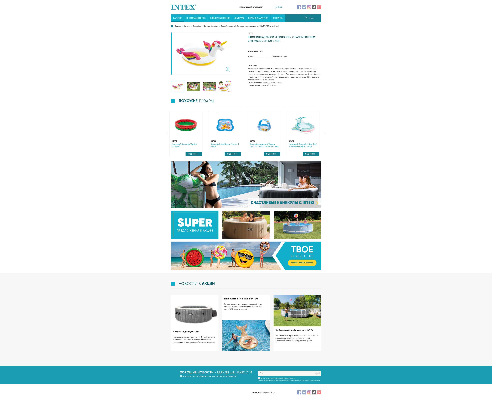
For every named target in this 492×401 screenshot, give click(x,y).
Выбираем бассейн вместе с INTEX (294, 330)
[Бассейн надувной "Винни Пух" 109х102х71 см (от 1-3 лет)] (265, 125)
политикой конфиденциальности (283, 378)
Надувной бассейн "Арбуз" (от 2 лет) (186, 145)
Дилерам (239, 18)
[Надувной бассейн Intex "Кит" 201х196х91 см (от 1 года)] (304, 125)
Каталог (177, 18)
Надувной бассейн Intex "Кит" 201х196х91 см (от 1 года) (304, 145)
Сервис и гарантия (258, 18)
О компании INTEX (196, 18)
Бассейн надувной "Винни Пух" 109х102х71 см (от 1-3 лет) (265, 145)
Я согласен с (278, 378)
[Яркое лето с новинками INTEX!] (246, 335)
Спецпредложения (220, 18)
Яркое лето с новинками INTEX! (241, 299)
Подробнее (195, 154)
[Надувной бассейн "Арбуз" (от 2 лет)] (187, 125)
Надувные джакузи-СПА (186, 332)
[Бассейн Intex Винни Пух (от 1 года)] (226, 125)
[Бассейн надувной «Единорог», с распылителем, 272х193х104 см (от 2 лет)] (177, 86)
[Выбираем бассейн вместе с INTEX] (297, 310)
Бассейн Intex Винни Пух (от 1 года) (226, 145)
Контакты (278, 18)
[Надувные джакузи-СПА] (194, 311)
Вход (280, 7)
